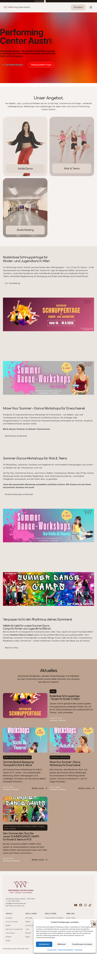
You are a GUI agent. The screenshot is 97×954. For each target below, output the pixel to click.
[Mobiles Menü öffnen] (91, 7)
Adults (9, 914)
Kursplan (9, 918)
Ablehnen (61, 944)
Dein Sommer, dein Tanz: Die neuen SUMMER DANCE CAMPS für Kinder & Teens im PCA (21, 836)
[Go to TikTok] (90, 905)
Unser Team (70, 918)
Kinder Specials (15, 757)
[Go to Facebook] (80, 905)
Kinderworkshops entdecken (19, 494)
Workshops (26, 757)
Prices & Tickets (12, 922)
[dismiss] (45, 1)
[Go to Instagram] (85, 905)
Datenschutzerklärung (65, 950)
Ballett (8, 925)
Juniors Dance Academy (54, 918)
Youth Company (10, 829)
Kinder (53, 691)
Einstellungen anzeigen (82, 944)
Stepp (8, 940)
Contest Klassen (10, 826)
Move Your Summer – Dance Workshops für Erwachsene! (65, 764)
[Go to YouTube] (75, 905)
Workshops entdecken (16, 436)
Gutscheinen (39, 1)
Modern (8, 937)
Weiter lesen (38, 788)
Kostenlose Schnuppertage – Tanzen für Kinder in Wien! (64, 698)
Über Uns (70, 914)
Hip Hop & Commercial (14, 929)
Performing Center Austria (19, 7)
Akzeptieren (44, 944)
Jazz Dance (10, 933)
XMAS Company (38, 826)
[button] (92, 922)
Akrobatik (28, 918)
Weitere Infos (11, 647)
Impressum (78, 950)
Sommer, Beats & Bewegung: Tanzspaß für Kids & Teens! (18, 764)
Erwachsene (55, 757)
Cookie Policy (52, 950)
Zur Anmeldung (12, 283)
